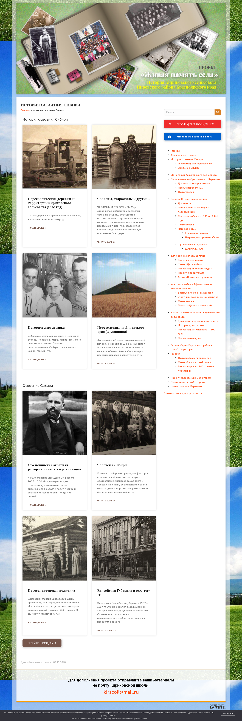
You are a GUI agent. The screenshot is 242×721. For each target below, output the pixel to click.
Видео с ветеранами (190, 260)
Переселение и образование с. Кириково (195, 179)
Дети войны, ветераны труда (188, 255)
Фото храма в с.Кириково (186, 386)
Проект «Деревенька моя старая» (191, 377)
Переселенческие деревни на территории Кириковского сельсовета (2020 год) (51, 203)
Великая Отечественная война (189, 199)
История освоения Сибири (187, 159)
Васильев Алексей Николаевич (196, 292)
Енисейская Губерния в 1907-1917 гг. (123, 592)
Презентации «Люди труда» (195, 268)
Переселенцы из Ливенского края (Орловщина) (120, 329)
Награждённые (187, 228)
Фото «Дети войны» (190, 264)
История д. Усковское (191, 325)
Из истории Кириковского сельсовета (194, 174)
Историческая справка (46, 327)
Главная (175, 150)
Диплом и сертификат (184, 155)
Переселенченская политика (51, 590)
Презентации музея (189, 338)
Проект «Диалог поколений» (195, 305)
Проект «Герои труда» (191, 272)
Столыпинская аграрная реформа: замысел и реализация (54, 467)
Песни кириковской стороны (188, 382)
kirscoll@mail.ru (121, 692)
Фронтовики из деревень (193, 244)
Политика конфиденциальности (183, 393)
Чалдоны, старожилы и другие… (123, 199)
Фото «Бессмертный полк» (194, 362)
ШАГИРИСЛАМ (194, 248)
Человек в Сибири (112, 465)
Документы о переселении (194, 183)
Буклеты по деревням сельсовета (198, 321)
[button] (41, 643)
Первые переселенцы (190, 187)
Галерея (175, 353)
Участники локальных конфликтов (198, 297)
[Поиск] (218, 112)
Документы (185, 203)
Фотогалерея (186, 192)
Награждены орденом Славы (202, 237)
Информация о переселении (195, 163)
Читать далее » (37, 228)
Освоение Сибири (188, 167)
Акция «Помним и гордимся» (195, 277)
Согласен (228, 713)
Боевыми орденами (196, 233)
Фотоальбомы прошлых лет (194, 358)
